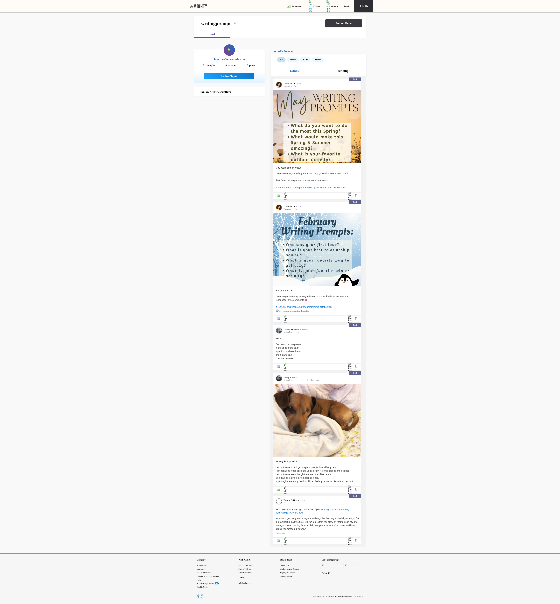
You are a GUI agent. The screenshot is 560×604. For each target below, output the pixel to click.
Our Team (200, 569)
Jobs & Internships (204, 573)
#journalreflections (322, 187)
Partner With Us (244, 569)
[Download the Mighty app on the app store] (332, 566)
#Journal (280, 187)
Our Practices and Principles (208, 576)
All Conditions (244, 583)
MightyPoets (289, 332)
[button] (343, 23)
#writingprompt (294, 307)
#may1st (307, 187)
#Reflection (326, 307)
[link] (198, 6)
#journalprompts (294, 187)
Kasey (287, 377)
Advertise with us (245, 573)
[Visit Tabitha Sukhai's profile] (279, 501)
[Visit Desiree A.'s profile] (279, 85)
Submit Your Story (245, 565)
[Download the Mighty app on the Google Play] (355, 566)
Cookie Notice (202, 587)
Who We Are (202, 565)
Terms (361, 596)
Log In (347, 6)
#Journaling (343, 509)
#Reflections (339, 187)
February (287, 209)
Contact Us (284, 565)
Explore (316, 6)
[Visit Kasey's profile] (279, 378)
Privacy (355, 596)
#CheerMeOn (296, 512)
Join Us (364, 6)
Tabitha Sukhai (291, 500)
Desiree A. (289, 83)
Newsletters (297, 6)
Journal (287, 86)
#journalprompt (311, 307)
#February (281, 307)
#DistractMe (282, 512)
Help (199, 580)
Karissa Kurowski (292, 329)
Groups (334, 6)
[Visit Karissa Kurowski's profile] (279, 330)
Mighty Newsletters (287, 573)
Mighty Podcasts (286, 576)
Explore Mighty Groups (289, 569)
